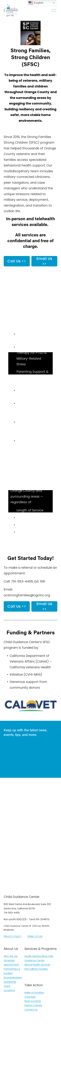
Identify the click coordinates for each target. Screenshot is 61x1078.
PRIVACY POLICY (12, 936)
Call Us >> (16, 261)
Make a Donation (34, 992)
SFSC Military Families (36, 969)
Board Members (13, 977)
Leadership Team (10, 984)
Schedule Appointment (11, 962)
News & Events (32, 1001)
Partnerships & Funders (12, 971)
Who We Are (11, 956)
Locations (9, 990)
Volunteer (30, 997)
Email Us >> (44, 261)
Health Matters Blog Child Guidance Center (38, 958)
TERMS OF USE (34, 936)
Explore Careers (33, 1005)
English (38, 2)
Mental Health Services (37, 964)
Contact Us (30, 1009)
